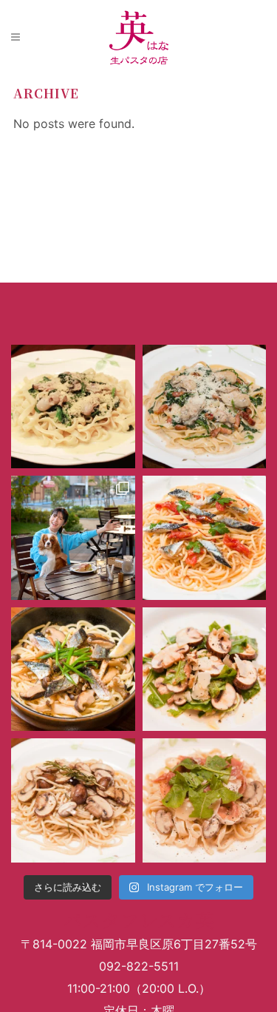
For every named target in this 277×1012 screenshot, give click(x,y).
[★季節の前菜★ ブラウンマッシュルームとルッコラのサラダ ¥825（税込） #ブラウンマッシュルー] (205, 669)
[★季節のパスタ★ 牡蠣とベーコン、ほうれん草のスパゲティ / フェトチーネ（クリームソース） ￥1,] (205, 407)
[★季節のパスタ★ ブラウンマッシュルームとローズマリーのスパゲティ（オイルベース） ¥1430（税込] (73, 800)
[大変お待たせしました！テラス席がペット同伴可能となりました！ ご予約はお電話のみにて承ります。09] (73, 538)
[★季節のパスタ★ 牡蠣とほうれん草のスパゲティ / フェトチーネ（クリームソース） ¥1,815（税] (73, 407)
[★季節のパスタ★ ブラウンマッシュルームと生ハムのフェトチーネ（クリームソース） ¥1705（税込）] (205, 800)
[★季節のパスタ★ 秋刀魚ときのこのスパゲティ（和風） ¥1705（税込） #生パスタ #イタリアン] (73, 669)
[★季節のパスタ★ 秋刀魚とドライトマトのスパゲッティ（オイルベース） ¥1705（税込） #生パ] (205, 538)
